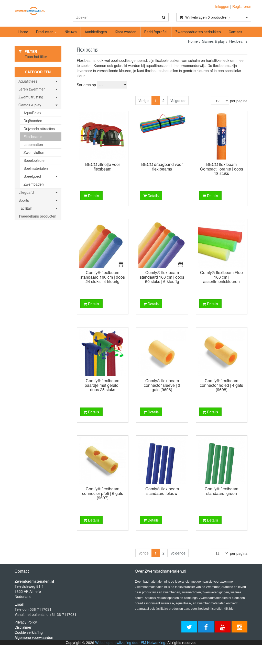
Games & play (213, 41)
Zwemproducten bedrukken (198, 32)
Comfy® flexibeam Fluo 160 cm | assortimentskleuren (221, 276)
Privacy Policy (26, 622)
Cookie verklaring (29, 632)
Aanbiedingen (96, 32)
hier (231, 608)
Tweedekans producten (37, 216)
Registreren (241, 6)
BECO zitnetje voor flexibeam (102, 166)
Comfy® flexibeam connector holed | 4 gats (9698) (221, 385)
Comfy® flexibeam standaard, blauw (162, 491)
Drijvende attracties (39, 128)
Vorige (143, 100)
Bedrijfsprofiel (155, 32)
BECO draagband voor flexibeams (162, 166)
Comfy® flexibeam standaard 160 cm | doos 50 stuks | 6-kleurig (162, 276)
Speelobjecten (35, 160)
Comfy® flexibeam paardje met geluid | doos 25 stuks (103, 385)
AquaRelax (32, 112)
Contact (235, 32)
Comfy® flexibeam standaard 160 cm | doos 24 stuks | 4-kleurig (102, 276)
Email (19, 604)
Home (23, 32)
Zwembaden (34, 184)
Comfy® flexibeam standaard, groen (221, 491)
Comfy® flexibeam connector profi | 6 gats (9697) (102, 493)
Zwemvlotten (34, 152)
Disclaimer (23, 627)
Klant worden (125, 32)
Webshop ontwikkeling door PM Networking (130, 642)
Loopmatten (33, 144)
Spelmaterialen (36, 168)
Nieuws (71, 32)
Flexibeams (238, 41)
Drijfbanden (33, 120)
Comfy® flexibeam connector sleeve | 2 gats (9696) (162, 385)
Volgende (177, 100)
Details (93, 195)
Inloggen (222, 6)
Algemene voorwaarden (34, 637)
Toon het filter (36, 56)
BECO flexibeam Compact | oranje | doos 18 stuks (221, 168)
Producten (45, 32)
